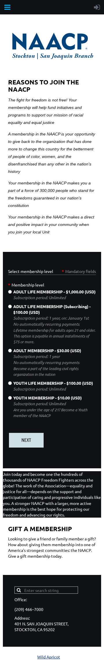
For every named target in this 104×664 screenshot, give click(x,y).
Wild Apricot (48, 656)
